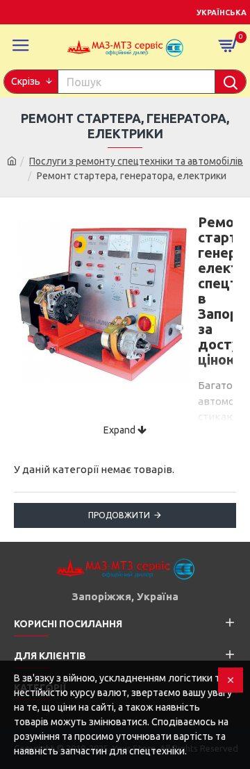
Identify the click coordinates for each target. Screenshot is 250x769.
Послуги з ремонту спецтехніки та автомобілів (136, 161)
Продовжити (119, 515)
